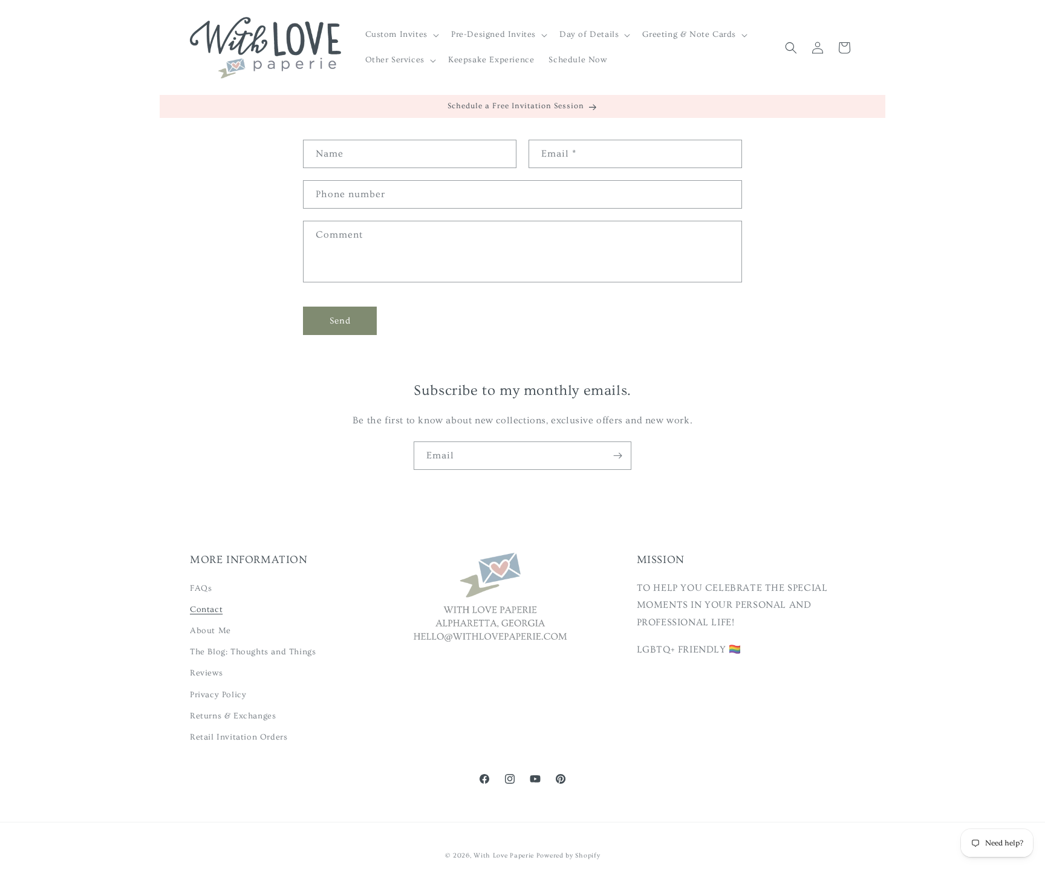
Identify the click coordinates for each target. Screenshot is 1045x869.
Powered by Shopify (568, 855)
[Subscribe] (617, 455)
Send (340, 321)
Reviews (206, 673)
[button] (401, 34)
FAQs (201, 588)
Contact (206, 609)
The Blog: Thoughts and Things (253, 652)
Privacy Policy (218, 694)
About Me (210, 630)
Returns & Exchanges (233, 715)
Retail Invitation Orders (238, 736)
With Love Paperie (504, 855)
